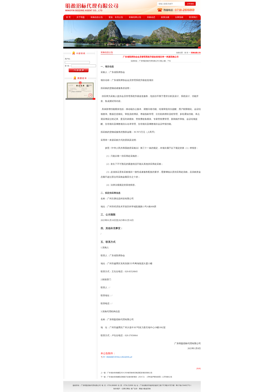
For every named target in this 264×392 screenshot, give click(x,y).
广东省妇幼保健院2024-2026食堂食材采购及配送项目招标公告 (129, 373)
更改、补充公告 (116, 17)
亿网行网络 (126, 389)
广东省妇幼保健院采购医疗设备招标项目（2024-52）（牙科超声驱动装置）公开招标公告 (139, 377)
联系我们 (193, 17)
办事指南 (179, 17)
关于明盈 (80, 17)
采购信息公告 (96, 17)
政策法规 (165, 17)
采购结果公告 (135, 17)
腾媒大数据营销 (145, 389)
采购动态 (151, 17)
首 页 (68, 17)
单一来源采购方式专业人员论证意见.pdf (117, 357)
